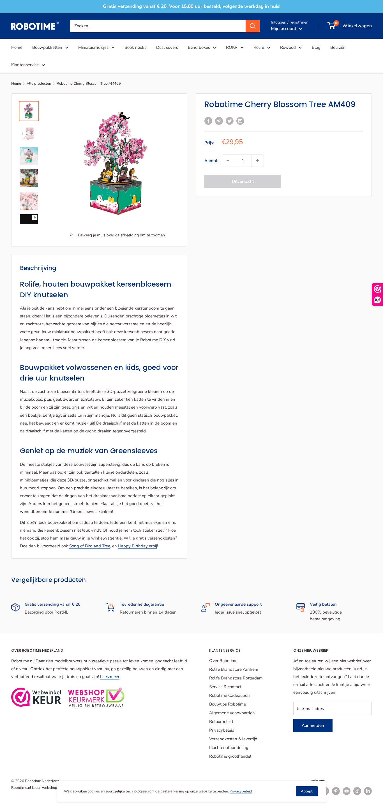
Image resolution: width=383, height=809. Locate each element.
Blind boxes (199, 47)
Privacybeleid (221, 730)
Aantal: (211, 160)
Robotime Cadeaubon (229, 695)
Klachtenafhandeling (228, 747)
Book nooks (135, 47)
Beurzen (338, 47)
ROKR (231, 47)
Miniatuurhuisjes (93, 47)
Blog (316, 47)
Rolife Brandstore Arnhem (233, 669)
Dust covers (167, 47)
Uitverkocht (243, 181)
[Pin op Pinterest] (219, 120)
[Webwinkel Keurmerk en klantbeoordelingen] (36, 697)
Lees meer (109, 676)
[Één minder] (228, 161)
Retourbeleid (221, 721)
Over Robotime (223, 660)
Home (16, 47)
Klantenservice (25, 65)
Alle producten (39, 83)
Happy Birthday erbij (137, 546)
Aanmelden (313, 725)
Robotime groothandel (230, 756)
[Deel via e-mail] (240, 120)
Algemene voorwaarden (232, 713)
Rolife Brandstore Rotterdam (236, 678)
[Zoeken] (253, 26)
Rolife (258, 47)
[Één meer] (258, 161)
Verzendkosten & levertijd (233, 739)
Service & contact (225, 687)
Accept (307, 791)
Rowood (288, 47)
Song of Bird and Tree (89, 546)
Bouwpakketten (47, 47)
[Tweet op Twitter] (230, 120)
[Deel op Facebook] (208, 120)
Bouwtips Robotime (227, 704)
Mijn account (284, 28)
